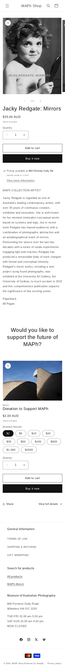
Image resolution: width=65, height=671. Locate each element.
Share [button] (10, 503)
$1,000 (11, 449)
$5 (20, 433)
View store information (20, 180)
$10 (34, 433)
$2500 (29, 449)
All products (14, 576)
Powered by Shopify (34, 663)
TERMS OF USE (17, 538)
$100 (38, 441)
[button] (7, 6)
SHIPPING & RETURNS (21, 546)
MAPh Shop (17, 663)
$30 (8, 441)
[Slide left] (25, 101)
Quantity (7, 127)
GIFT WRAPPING (18, 555)
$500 (54, 441)
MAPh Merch (15, 584)
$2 (8, 433)
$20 (48, 433)
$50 (23, 441)
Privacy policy (54, 663)
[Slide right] (40, 101)
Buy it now (32, 158)
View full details (48, 503)
